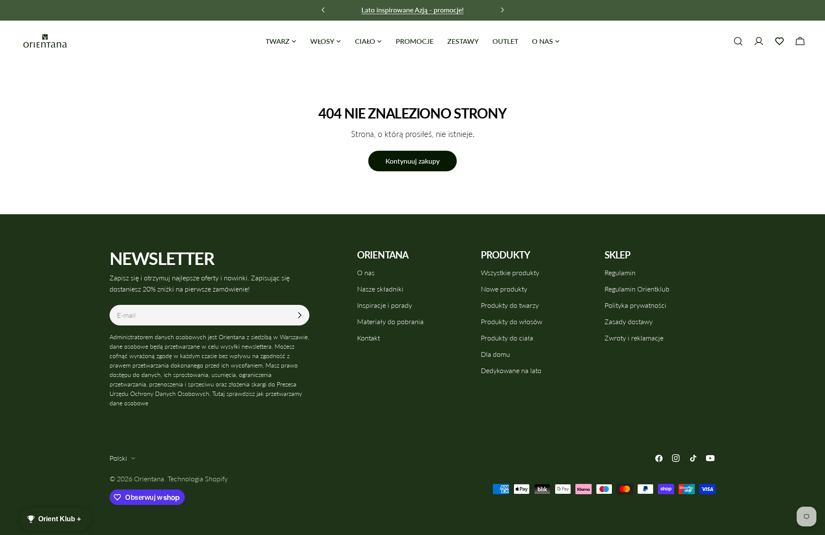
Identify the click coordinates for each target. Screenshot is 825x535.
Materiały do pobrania (390, 321)
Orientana (149, 478)
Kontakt (368, 338)
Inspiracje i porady (384, 305)
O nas (366, 272)
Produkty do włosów (511, 321)
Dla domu (495, 354)
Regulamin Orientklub (637, 289)
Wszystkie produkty (510, 272)
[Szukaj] (738, 41)
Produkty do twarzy (510, 305)
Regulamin (620, 272)
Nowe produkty (504, 289)
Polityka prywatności (635, 305)
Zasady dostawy (629, 321)
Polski (118, 458)
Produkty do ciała (507, 338)
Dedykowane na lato (511, 370)
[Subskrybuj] (299, 315)
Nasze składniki (380, 289)
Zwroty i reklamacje (634, 338)
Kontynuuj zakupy (412, 161)
